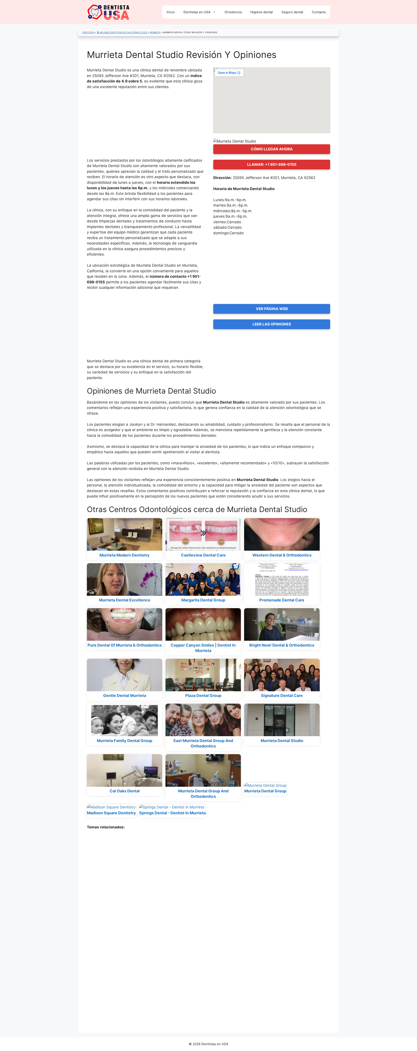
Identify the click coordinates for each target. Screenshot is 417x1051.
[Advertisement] (145, 125)
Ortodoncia (233, 12)
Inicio (171, 12)
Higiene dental (261, 12)
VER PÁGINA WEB (272, 309)
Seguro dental (292, 12)
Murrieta (155, 32)
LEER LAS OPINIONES (272, 324)
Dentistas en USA (197, 12)
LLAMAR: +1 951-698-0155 (271, 164)
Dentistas (88, 32)
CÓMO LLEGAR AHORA (272, 149)
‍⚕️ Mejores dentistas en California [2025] (122, 32)
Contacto (319, 12)
